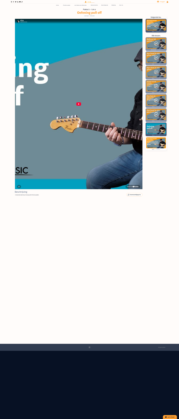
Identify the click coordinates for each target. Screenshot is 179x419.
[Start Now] (156, 44)
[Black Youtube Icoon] (20, 2)
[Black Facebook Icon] (13, 2)
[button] (167, 2)
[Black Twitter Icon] (16, 2)
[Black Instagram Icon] (11, 2)
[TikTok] (22, 2)
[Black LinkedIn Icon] (18, 2)
